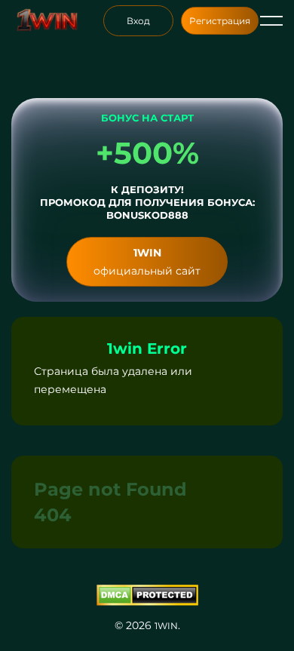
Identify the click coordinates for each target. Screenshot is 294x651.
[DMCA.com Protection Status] (147, 595)
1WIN (166, 625)
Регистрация (219, 20)
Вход (138, 20)
